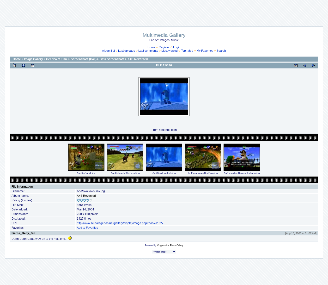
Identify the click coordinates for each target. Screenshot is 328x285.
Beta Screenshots (112, 59)
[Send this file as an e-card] (295, 65)
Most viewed (169, 50)
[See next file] (313, 65)
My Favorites (205, 50)
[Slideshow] (32, 65)
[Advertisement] (164, 11)
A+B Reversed (138, 59)
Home (151, 47)
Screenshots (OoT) (84, 59)
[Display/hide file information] (23, 65)
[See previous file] (304, 65)
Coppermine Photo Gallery (170, 245)
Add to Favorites (87, 227)
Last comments (148, 50)
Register (164, 47)
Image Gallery (33, 59)
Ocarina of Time (57, 59)
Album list (108, 50)
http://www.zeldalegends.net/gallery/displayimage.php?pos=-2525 (120, 223)
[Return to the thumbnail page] (14, 65)
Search (221, 50)
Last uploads (126, 50)
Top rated (187, 50)
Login (177, 47)
